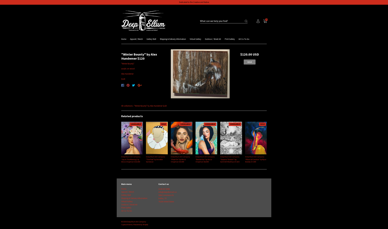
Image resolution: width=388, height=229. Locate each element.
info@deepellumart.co (167, 192)
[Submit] (246, 21)
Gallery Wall (151, 39)
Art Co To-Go (244, 39)
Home (123, 39)
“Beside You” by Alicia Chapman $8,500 (204, 160)
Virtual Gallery (195, 39)
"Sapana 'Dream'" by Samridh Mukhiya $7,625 (229, 160)
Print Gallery (230, 39)
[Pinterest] (128, 85)
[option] (200, 73)
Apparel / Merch (136, 39)
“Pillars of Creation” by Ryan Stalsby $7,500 (255, 160)
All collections (127, 106)
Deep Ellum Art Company (130, 157)
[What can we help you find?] (224, 21)
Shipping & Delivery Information (173, 39)
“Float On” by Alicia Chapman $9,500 (178, 160)
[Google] (139, 85)
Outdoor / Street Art (213, 39)
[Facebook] (122, 85)
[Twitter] (133, 85)
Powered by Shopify (141, 224)
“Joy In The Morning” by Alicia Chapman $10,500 (130, 160)
